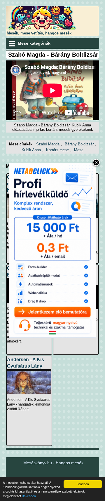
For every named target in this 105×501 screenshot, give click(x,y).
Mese (78, 150)
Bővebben (29, 496)
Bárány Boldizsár (79, 144)
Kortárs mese (57, 150)
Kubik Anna (31, 150)
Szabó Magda (48, 144)
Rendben (82, 484)
